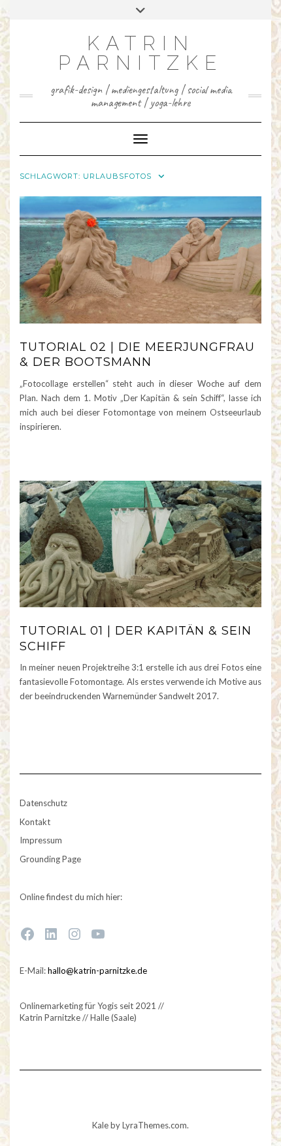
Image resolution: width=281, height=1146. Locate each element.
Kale (100, 1125)
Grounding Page (50, 859)
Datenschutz (43, 803)
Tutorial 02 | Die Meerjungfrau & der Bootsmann (137, 354)
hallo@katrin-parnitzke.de (97, 970)
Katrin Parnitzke (140, 53)
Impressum (41, 840)
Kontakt (35, 822)
